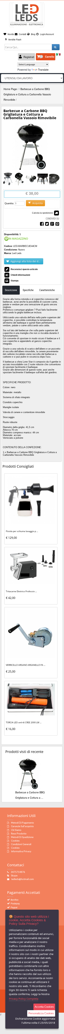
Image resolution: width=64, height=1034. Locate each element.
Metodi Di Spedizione (22, 837)
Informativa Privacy (21, 851)
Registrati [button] (28, 57)
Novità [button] (10, 34)
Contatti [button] (22, 34)
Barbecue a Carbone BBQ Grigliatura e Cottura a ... (30, 794)
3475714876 (18, 872)
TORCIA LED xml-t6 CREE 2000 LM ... (23, 722)
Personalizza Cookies (41, 1013)
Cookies (15, 840)
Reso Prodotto (18, 833)
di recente (24, 751)
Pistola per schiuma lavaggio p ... (22, 531)
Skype (14, 875)
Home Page (10, 89)
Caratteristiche (47, 290)
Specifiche (28, 290)
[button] (45, 56)
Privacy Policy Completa (23, 998)
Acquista (37, 203)
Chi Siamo (16, 830)
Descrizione (11, 290)
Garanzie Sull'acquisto (22, 826)
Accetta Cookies (44, 1006)
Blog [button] (32, 34)
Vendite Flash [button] (14, 39)
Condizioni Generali (21, 844)
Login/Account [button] (46, 34)
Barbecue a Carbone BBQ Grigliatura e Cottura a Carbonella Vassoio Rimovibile (27, 94)
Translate (43, 69)
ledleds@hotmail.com (22, 879)
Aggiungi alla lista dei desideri (26, 261)
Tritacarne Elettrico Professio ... (21, 591)
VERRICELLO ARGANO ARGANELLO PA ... (25, 665)
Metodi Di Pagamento (22, 822)
